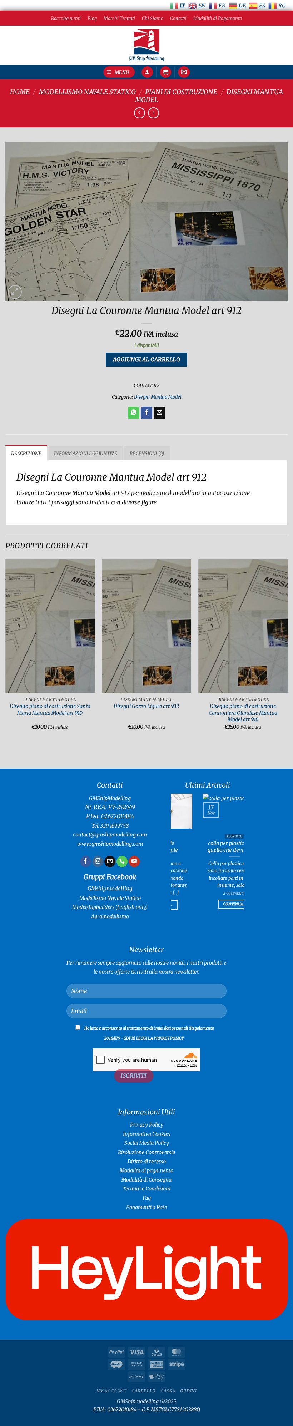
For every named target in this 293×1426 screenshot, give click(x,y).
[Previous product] (153, 112)
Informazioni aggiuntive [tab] (85, 453)
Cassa (167, 1391)
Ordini (188, 1391)
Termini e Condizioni (146, 1188)
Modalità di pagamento (146, 1170)
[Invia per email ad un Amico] (159, 413)
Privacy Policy (146, 1125)
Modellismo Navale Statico (87, 92)
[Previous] (5, 650)
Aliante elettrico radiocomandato (227, 846)
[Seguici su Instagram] (97, 861)
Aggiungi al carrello (146, 359)
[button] (119, 72)
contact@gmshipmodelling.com (110, 834)
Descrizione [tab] (26, 453)
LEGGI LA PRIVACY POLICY (160, 1038)
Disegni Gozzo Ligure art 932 (146, 706)
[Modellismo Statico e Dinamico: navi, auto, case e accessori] (146, 45)
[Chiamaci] (122, 861)
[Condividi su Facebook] (147, 413)
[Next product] (139, 112)
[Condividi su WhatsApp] (133, 413)
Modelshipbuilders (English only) (110, 907)
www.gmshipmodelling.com (110, 844)
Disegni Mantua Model (158, 397)
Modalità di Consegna (146, 1180)
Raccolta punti (66, 18)
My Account (111, 1391)
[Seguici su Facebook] (85, 861)
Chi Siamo (152, 18)
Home (20, 92)
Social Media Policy (146, 1143)
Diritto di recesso (147, 1161)
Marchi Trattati (119, 18)
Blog (92, 18)
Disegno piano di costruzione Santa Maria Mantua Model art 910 (50, 709)
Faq (147, 1198)
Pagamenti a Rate (146, 1207)
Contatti (178, 18)
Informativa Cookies (146, 1134)
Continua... (226, 867)
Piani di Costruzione (181, 92)
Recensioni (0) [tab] (147, 453)
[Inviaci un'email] (109, 861)
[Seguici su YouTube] (134, 861)
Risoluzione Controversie (146, 1152)
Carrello (143, 1391)
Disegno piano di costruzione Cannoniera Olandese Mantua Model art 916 (243, 713)
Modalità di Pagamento (217, 18)
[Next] (287, 650)
